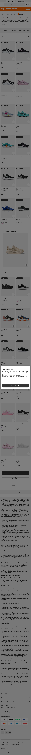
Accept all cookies (15, 385)
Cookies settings (15, 382)
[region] (15, 377)
